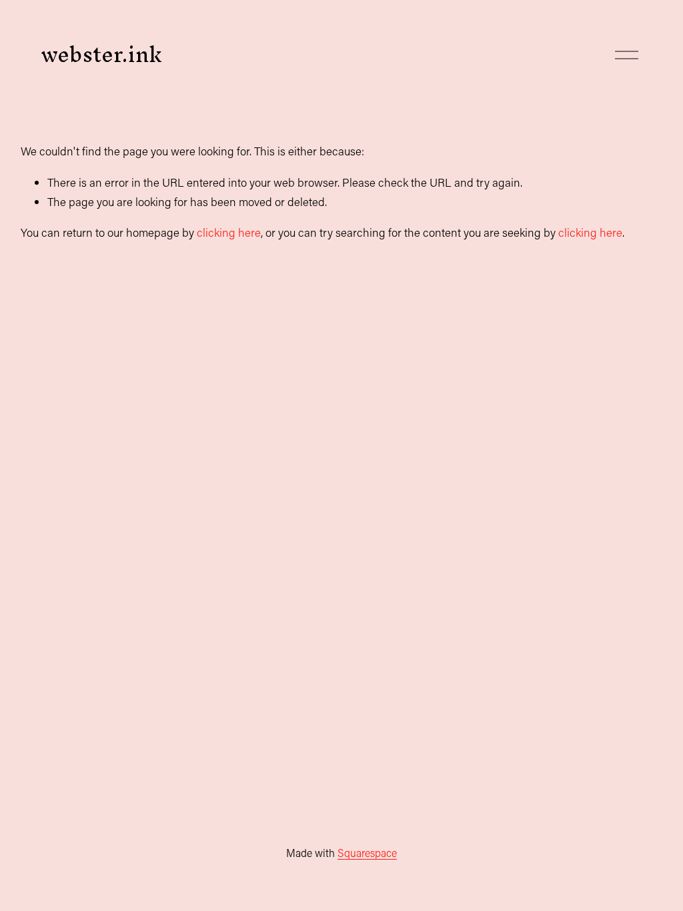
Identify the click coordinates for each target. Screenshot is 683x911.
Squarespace (367, 853)
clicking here (229, 232)
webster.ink (101, 54)
